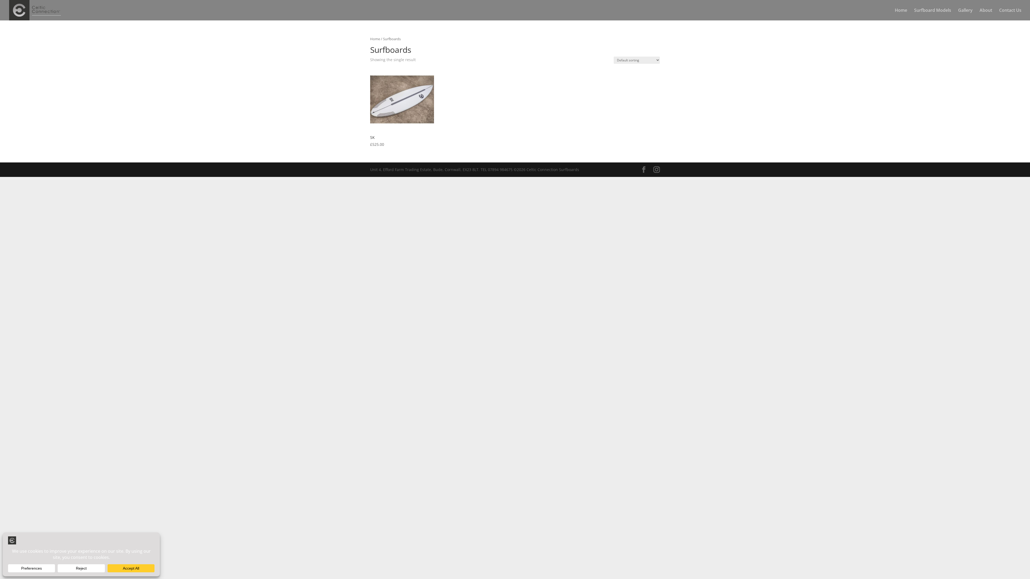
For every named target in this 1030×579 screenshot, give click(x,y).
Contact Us (1010, 10)
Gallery (965, 10)
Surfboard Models (932, 10)
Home (901, 10)
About (986, 10)
